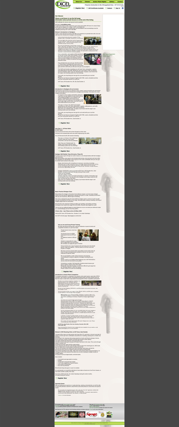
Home (72, 422)
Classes (79, 422)
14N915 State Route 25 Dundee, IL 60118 (107, 56)
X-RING (91, 405)
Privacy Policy (99, 422)
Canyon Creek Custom (68, 404)
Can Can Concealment (94, 407)
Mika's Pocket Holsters (94, 406)
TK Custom (57, 405)
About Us (76, 422)
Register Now (105, 422)
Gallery (91, 422)
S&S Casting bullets (98, 404)
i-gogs (56, 406)
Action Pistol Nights (85, 422)
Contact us (60, 395)
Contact (94, 422)
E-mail (91, 409)
